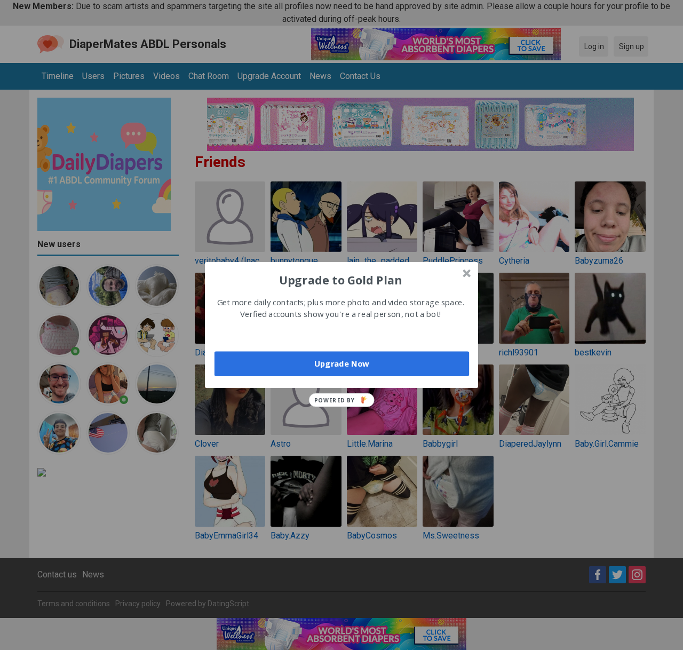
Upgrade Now (341, 363)
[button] (340, 279)
